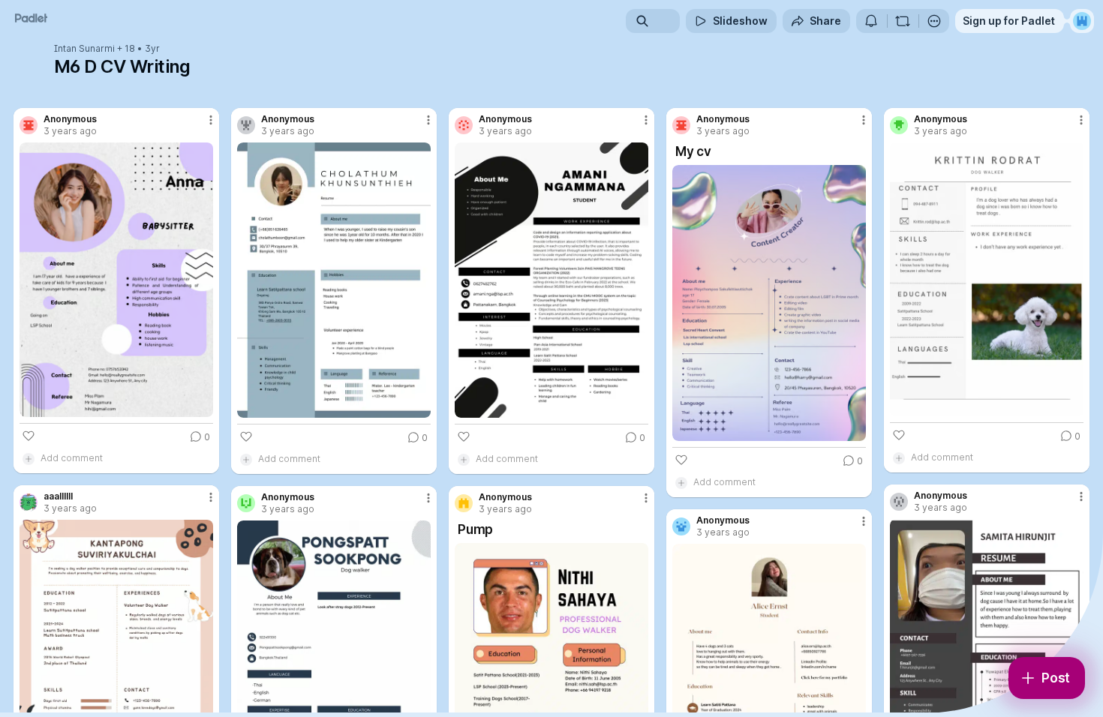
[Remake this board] (903, 21)
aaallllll (58, 496)
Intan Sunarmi (84, 49)
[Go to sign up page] (1082, 21)
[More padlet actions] (934, 21)
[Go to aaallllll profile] (29, 503)
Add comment (72, 458)
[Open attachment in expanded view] (116, 279)
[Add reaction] (29, 436)
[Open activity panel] (871, 21)
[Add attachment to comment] (29, 458)
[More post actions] (211, 120)
